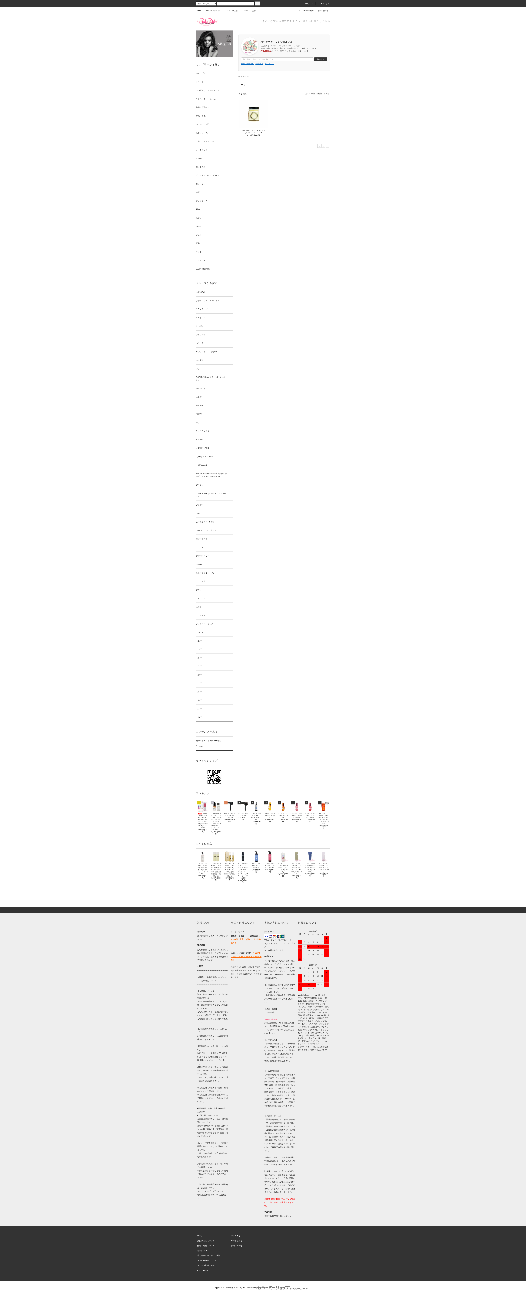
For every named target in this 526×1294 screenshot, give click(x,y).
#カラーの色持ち (247, 63)
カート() (325, 4)
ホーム (199, 11)
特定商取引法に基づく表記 (208, 1255)
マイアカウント (237, 1236)
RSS (199, 1270)
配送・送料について (206, 1246)
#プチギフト (269, 63)
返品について (203, 1250)
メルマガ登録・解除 (306, 11)
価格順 (319, 93)
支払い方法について (206, 1241)
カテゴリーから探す (213, 11)
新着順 (326, 93)
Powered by (252, 1287)
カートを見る (236, 1241)
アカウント (308, 4)
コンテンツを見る (250, 11)
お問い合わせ (323, 11)
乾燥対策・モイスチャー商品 (208, 740)
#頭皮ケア (259, 63)
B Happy (199, 746)
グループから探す (232, 11)
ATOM (205, 1270)
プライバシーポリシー (206, 1260)
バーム (247, 76)
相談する (321, 59)
